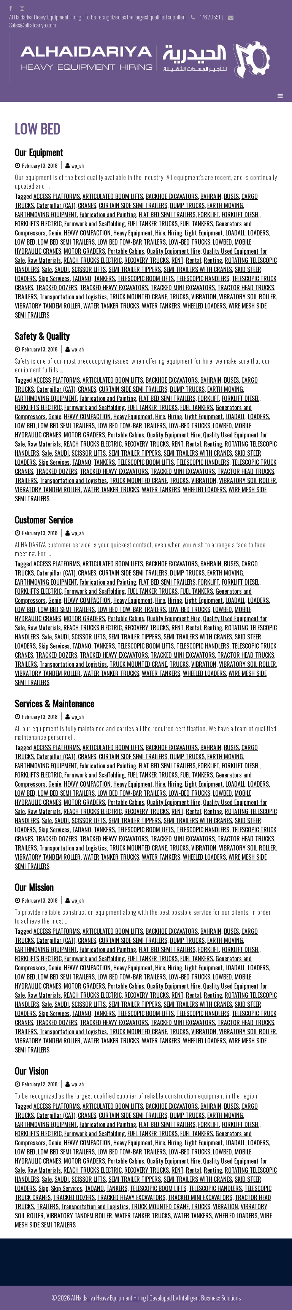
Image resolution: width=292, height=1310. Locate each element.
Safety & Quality (42, 335)
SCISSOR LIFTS (88, 269)
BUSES (231, 196)
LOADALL (235, 232)
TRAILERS (26, 296)
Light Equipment (204, 232)
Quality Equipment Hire (173, 251)
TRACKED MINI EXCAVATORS (183, 287)
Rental (193, 260)
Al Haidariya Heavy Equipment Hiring (108, 1297)
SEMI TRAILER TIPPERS (134, 269)
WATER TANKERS (161, 305)
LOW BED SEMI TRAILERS (66, 241)
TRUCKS (179, 296)
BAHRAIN (210, 196)
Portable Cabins (126, 251)
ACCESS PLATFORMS (56, 196)
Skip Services (54, 278)
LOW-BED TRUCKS (189, 241)
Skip (43, 1188)
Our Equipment (39, 152)
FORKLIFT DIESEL (240, 214)
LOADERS (258, 232)
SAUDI (61, 269)
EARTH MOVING (225, 205)
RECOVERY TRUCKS (146, 260)
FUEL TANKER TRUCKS (152, 223)
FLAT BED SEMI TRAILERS (167, 214)
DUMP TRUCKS (187, 205)
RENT (177, 260)
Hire (160, 232)
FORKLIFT (208, 214)
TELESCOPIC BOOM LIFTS (145, 278)
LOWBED (222, 241)
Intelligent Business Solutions (210, 1297)
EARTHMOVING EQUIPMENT (46, 214)
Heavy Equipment (132, 232)
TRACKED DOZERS (56, 287)
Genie (54, 232)
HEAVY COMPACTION (87, 232)
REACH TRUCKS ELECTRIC (92, 260)
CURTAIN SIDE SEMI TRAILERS (133, 205)
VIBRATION (203, 296)
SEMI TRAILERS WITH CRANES (197, 269)
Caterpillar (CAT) (55, 205)
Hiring (175, 232)
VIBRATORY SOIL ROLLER (247, 296)
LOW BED (25, 241)
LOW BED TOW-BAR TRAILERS (131, 241)
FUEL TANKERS (196, 223)
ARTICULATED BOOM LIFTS (113, 196)
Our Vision (31, 1070)
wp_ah (77, 165)
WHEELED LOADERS (204, 305)
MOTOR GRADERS (84, 251)
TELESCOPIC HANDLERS (202, 278)
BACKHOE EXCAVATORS (172, 196)
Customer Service (44, 519)
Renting (213, 260)
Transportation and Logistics (73, 296)
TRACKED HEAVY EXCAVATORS (114, 287)
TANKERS (104, 278)
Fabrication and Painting (107, 214)
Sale (47, 269)
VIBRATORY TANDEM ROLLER (48, 305)
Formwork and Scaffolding (94, 223)
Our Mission (34, 886)
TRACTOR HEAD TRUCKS (245, 287)
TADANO (81, 278)
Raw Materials (44, 260)
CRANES (87, 205)
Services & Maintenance (54, 703)
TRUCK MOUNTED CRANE (138, 296)
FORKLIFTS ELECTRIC (38, 223)
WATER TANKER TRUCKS (111, 305)
